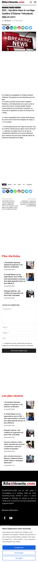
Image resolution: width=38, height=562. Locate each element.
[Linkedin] (11, 28)
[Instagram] (19, 28)
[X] (7, 28)
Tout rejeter (19, 558)
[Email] (23, 28)
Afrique (11, 7)
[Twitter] (30, 28)
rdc (24, 184)
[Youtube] (10, 518)
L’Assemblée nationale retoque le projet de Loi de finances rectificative (13, 265)
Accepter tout (19, 547)
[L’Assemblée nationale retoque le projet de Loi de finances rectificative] (30, 265)
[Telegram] (26, 28)
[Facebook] (4, 28)
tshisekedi (29, 184)
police (19, 184)
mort (14, 184)
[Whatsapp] (15, 28)
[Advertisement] (19, 73)
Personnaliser (19, 553)
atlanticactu (7, 20)
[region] (19, 544)
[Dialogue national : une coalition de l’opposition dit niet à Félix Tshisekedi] (30, 294)
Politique (17, 7)
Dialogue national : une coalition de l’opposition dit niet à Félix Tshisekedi (13, 293)
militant (9, 184)
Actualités (5, 7)
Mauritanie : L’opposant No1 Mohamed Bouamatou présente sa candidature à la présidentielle (28, 203)
